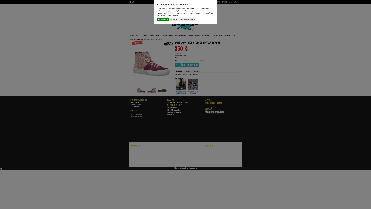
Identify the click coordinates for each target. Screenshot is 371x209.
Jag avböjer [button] (174, 19)
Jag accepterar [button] (163, 19)
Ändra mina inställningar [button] (187, 19)
